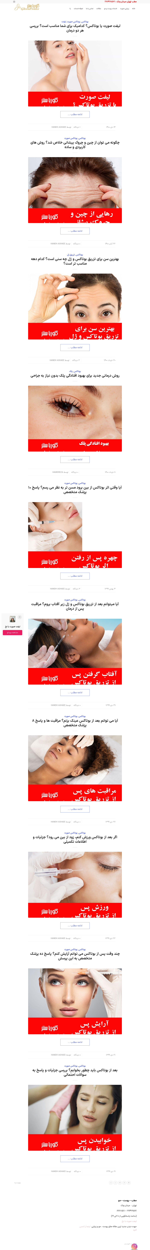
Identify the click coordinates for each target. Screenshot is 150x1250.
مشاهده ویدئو (12, 632)
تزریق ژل (71, 254)
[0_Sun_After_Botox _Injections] (75, 652)
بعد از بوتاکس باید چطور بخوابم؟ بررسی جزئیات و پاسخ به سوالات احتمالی (75, 1073)
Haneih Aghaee (59, 127)
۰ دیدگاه (76, 243)
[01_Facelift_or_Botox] (75, 73)
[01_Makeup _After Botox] (75, 1001)
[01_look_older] (75, 535)
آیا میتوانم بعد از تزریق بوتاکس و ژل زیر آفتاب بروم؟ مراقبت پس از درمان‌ (75, 606)
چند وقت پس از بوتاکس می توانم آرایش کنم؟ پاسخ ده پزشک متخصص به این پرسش (75, 956)
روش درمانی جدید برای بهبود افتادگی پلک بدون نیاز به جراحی (75, 375)
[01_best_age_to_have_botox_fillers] (75, 306)
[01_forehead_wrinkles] (75, 190)
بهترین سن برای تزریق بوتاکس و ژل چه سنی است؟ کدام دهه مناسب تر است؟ (75, 261)
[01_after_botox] (75, 768)
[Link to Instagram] (14, 2)
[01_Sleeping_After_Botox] (75, 1118)
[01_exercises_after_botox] (75, 885)
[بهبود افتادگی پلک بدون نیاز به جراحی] (75, 419)
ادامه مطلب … (75, 114)
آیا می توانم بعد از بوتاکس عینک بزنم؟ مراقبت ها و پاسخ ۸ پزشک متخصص (75, 723)
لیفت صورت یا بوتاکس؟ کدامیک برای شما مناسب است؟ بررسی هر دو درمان (75, 28)
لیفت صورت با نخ (129, 1221)
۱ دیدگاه (77, 127)
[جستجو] (70, 9)
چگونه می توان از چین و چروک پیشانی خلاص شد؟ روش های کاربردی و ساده (75, 145)
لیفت (64, 21)
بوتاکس (84, 21)
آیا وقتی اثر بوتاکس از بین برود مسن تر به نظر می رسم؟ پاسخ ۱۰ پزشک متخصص (75, 490)
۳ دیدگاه (76, 360)
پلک (71, 371)
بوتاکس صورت (73, 21)
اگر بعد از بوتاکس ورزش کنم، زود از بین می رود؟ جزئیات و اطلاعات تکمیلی (75, 840)
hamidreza (57, 472)
